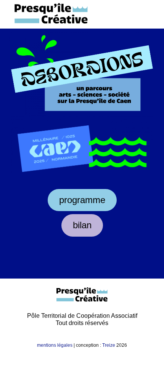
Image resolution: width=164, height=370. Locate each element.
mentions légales (54, 345)
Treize (108, 345)
